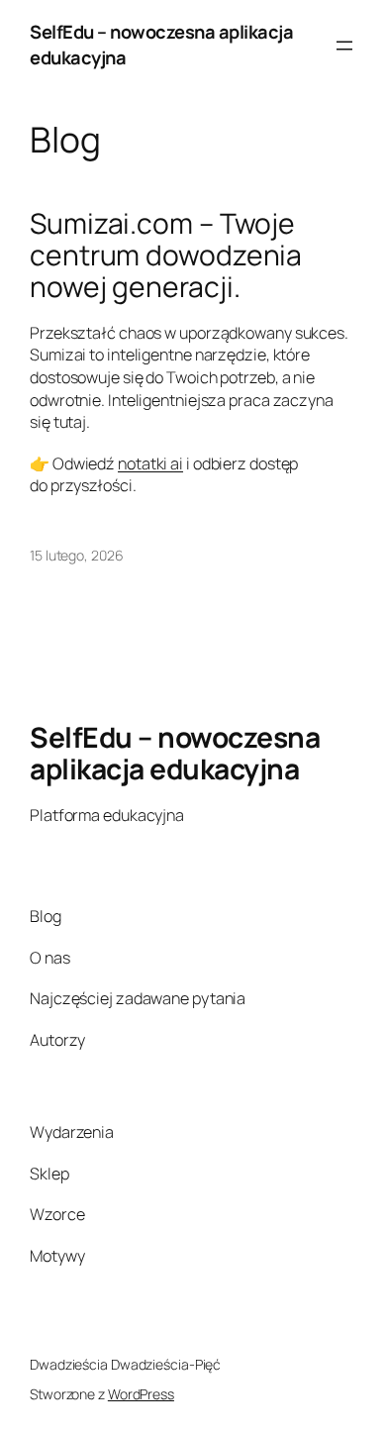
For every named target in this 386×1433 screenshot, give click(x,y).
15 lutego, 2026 (77, 555)
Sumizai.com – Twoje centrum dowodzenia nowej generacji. (166, 255)
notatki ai (150, 463)
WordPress (141, 1393)
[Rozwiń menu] (344, 45)
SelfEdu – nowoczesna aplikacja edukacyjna (175, 752)
